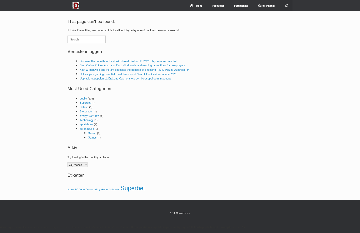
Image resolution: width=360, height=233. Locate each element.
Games (92, 137)
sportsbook (86, 124)
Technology (87, 120)
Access (71, 189)
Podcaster (218, 6)
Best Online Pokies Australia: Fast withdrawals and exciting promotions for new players (132, 65)
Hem (199, 6)
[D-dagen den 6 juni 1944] (76, 5)
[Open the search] (286, 5)
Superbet (85, 103)
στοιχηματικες (89, 116)
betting (97, 189)
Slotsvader (86, 111)
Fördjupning (241, 6)
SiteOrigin (177, 213)
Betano (84, 107)
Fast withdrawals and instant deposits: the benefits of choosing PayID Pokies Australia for (134, 70)
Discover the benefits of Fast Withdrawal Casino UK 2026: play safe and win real (128, 61)
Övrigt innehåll (266, 6)
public (83, 98)
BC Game (80, 189)
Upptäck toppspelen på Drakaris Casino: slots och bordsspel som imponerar (125, 78)
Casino (92, 133)
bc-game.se (87, 129)
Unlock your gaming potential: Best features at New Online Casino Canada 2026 (128, 74)
